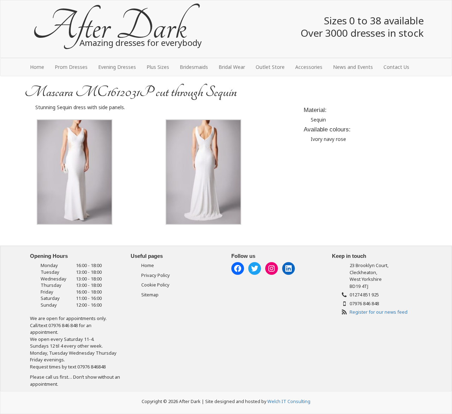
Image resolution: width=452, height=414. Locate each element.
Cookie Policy (155, 285)
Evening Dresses (117, 67)
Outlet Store (270, 67)
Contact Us (396, 67)
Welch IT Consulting (288, 401)
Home (37, 67)
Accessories (308, 67)
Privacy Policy (155, 275)
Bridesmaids (194, 67)
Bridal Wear (232, 67)
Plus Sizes (158, 67)
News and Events (353, 67)
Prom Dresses (71, 67)
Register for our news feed (379, 312)
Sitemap (150, 294)
